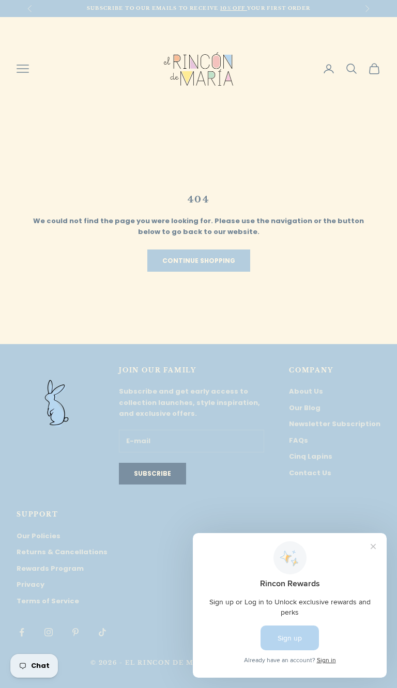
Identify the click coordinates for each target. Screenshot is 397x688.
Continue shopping (198, 260)
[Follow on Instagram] (48, 632)
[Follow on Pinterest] (75, 632)
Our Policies (38, 536)
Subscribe (152, 473)
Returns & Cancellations (62, 552)
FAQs (298, 440)
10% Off (233, 8)
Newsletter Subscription (334, 424)
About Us (306, 391)
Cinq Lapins (310, 456)
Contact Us (310, 473)
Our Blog (304, 408)
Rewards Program (50, 568)
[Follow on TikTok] (102, 632)
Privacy (30, 584)
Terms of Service (48, 601)
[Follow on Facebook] (22, 632)
